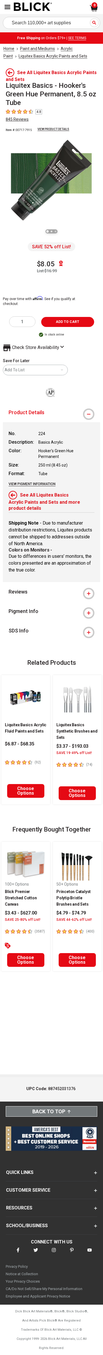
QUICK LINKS (19, 1172)
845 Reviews (17, 119)
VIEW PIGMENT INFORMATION (32, 484)
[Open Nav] (7, 7)
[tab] (51, 412)
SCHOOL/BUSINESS (27, 1225)
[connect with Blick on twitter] (35, 1253)
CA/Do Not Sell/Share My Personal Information (44, 1289)
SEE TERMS (77, 38)
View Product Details (53, 129)
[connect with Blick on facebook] (18, 1253)
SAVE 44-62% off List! (74, 920)
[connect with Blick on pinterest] (72, 1253)
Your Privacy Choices (23, 1281)
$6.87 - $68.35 (19, 744)
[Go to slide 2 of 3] (51, 231)
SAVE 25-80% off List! (22, 920)
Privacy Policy (17, 1266)
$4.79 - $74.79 (71, 913)
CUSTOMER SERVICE (28, 1190)
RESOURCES (19, 1208)
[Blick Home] (33, 7)
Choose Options (25, 791)
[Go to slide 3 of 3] (56, 231)
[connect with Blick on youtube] (89, 1253)
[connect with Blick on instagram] (54, 1253)
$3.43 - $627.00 (21, 913)
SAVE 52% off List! (51, 246)
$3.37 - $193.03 (72, 746)
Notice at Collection (22, 1274)
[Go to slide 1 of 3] (47, 231)
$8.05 (46, 264)
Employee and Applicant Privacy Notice (38, 1296)
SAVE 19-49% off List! (74, 753)
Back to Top (48, 1111)
